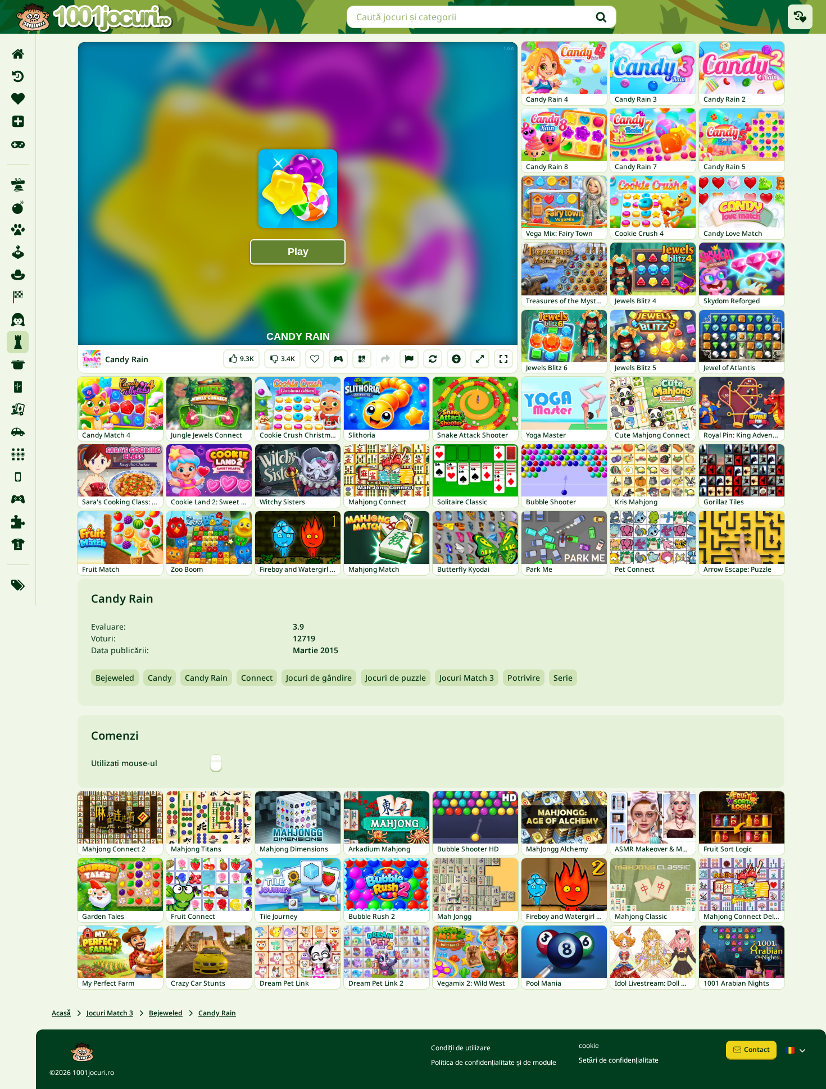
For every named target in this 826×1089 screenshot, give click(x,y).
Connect (257, 677)
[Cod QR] (361, 358)
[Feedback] (409, 358)
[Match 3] (18, 454)
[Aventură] (18, 274)
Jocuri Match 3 (466, 677)
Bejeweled (115, 677)
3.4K (282, 356)
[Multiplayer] (18, 499)
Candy (159, 677)
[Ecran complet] (503, 358)
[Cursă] (18, 297)
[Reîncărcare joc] (432, 358)
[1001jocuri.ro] (94, 17)
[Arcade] (18, 252)
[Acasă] (18, 54)
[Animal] (18, 229)
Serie (563, 677)
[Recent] (18, 76)
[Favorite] (18, 99)
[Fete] (18, 319)
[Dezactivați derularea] (456, 358)
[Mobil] (18, 477)
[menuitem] (18, 54)
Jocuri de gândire (319, 677)
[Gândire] (18, 342)
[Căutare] (601, 17)
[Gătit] (18, 364)
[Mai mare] (479, 358)
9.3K (241, 356)
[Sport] (18, 544)
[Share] (385, 358)
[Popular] (18, 144)
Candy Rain (206, 677)
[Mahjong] (18, 387)
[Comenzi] (338, 358)
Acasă (61, 1013)
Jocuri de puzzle (395, 677)
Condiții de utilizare (461, 1047)
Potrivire (523, 677)
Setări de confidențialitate (619, 1060)
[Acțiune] (18, 207)
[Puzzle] (18, 522)
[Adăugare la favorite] (314, 358)
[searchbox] (481, 17)
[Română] (797, 1050)
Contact (757, 1049)
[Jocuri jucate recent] (800, 16)
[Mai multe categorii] (18, 585)
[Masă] (18, 409)
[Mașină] (18, 432)
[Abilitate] (18, 185)
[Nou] (18, 121)
